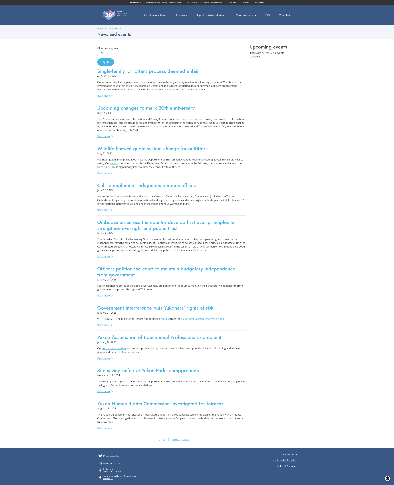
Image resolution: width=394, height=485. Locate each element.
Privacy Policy (290, 454)
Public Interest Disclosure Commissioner (204, 2)
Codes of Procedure (287, 466)
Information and (214, 319)
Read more (103, 95)
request (165, 319)
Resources (181, 14)
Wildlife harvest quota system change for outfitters (152, 148)
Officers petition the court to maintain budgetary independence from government (166, 271)
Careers (245, 2)
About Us (232, 2)
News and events (246, 14)
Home (100, 28)
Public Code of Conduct (285, 460)
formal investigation (114, 348)
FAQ (267, 14)
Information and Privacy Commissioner (163, 2)
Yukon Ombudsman (192, 319)
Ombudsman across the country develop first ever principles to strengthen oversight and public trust (166, 225)
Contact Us (259, 2)
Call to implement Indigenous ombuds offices (146, 185)
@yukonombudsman (112, 471)
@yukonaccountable (111, 456)
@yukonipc (108, 478)
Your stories (285, 14)
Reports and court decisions (211, 14)
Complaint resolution (155, 14)
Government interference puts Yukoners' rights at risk (155, 307)
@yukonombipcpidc (111, 463)
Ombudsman (134, 2)
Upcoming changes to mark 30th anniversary (146, 108)
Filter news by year (108, 48)
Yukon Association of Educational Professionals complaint (159, 337)
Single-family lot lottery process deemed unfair (148, 71)
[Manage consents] (387, 478)
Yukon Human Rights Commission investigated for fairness (160, 403)
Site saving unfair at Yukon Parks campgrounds (148, 370)
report (114, 163)
